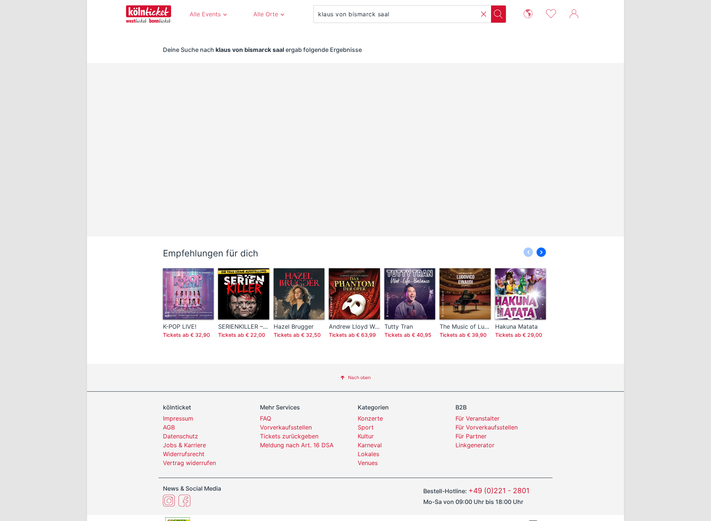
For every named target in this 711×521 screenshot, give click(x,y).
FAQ (265, 418)
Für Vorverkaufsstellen (486, 427)
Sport (366, 427)
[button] (483, 14)
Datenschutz (180, 436)
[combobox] (402, 14)
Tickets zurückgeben (289, 436)
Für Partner (471, 436)
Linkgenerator (474, 445)
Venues (368, 463)
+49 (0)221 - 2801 (499, 490)
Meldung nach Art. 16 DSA (297, 445)
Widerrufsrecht (183, 454)
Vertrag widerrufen (189, 463)
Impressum (178, 418)
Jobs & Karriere (184, 445)
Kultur (366, 436)
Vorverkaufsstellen (286, 427)
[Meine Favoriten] (551, 12)
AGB (169, 427)
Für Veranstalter (477, 418)
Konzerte (370, 418)
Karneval (370, 445)
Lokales (368, 454)
